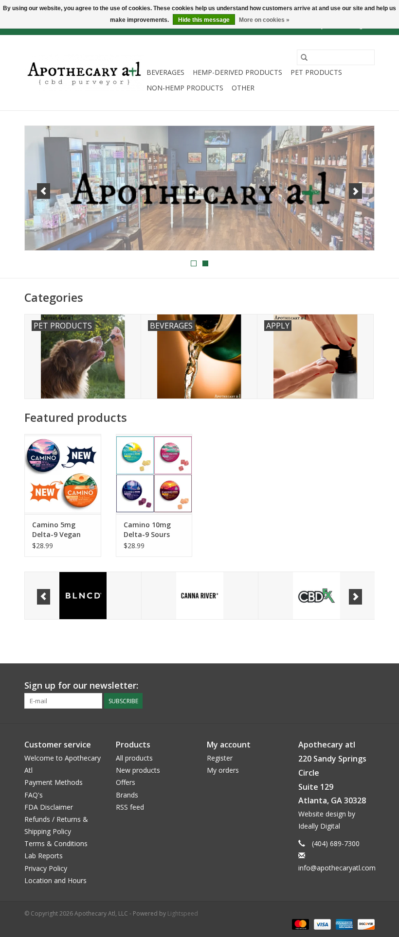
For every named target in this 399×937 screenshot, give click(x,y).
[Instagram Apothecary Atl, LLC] (367, 686)
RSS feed (130, 807)
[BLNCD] (83, 595)
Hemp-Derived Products (237, 72)
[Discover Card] (364, 924)
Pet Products (316, 72)
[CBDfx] (316, 595)
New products (138, 770)
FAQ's (33, 794)
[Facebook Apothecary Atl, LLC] (349, 686)
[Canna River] (200, 595)
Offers (125, 782)
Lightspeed (182, 913)
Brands (127, 794)
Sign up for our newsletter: (81, 685)
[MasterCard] (299, 924)
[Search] (304, 57)
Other (243, 87)
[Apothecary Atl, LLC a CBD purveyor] (84, 72)
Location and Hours (55, 880)
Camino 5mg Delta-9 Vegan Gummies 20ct (56, 529)
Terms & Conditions (56, 843)
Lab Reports (43, 855)
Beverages (165, 72)
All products (134, 758)
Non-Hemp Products (184, 87)
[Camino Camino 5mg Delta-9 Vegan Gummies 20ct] (62, 474)
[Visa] (321, 924)
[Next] (355, 191)
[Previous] (43, 191)
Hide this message (204, 20)
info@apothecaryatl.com (337, 867)
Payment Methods (53, 782)
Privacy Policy (45, 868)
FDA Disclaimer (48, 807)
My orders (223, 770)
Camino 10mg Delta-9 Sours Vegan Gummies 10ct (151, 529)
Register (220, 758)
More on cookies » (264, 20)
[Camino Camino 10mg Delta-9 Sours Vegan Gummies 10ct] (154, 474)
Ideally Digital (319, 826)
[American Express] (343, 924)
